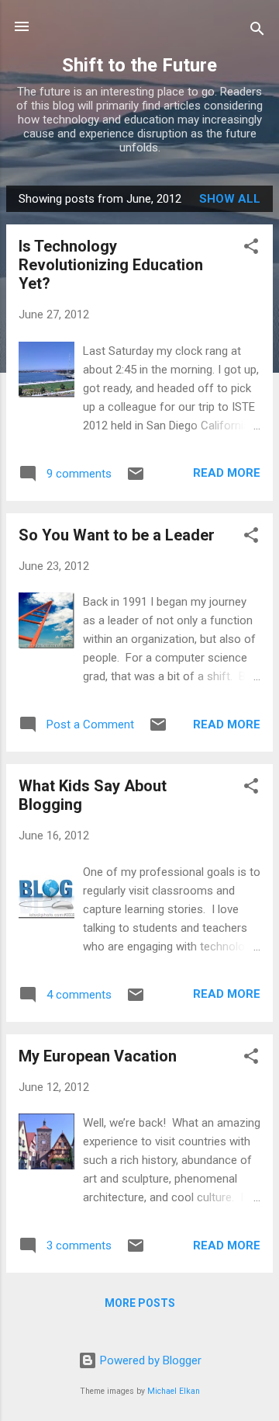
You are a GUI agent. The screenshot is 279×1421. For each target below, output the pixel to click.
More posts (140, 1303)
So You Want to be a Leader (117, 535)
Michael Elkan (173, 1391)
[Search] (257, 31)
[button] (251, 249)
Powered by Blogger (149, 1360)
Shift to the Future (139, 65)
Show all (229, 199)
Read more (226, 473)
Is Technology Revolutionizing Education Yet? (111, 265)
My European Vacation (98, 1056)
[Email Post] (135, 479)
